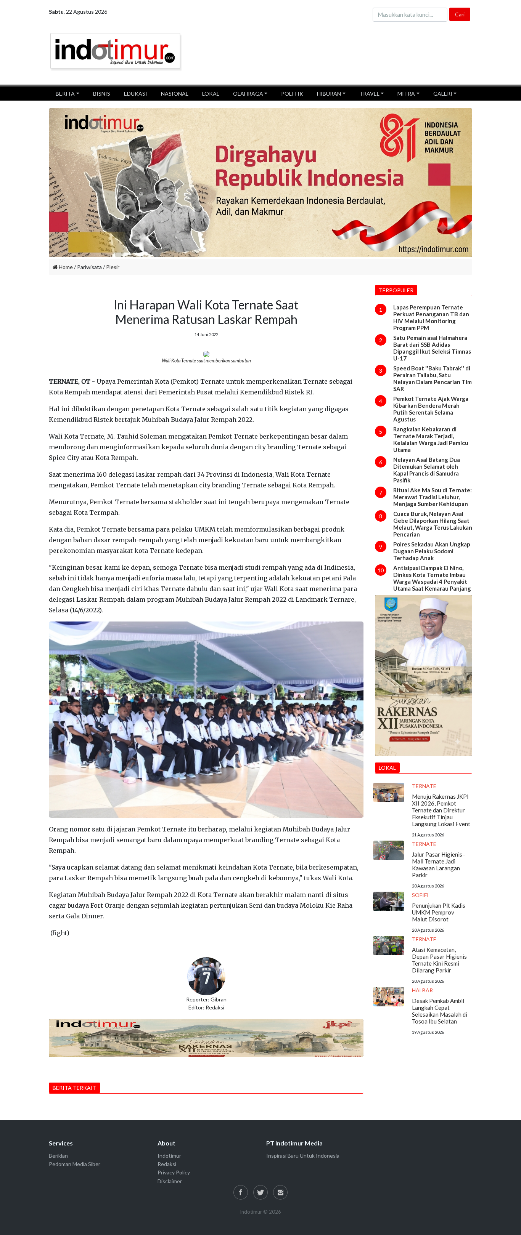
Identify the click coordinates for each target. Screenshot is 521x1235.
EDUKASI (135, 93)
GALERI (442, 93)
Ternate (424, 786)
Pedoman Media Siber (74, 1164)
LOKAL (210, 93)
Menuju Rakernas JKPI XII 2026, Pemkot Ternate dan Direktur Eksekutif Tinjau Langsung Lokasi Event (441, 810)
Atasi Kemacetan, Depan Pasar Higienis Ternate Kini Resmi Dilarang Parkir (439, 960)
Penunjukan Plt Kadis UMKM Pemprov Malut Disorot (438, 912)
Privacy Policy (174, 1172)
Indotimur (169, 1155)
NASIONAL (174, 93)
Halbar (422, 990)
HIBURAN (329, 93)
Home (65, 267)
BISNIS (101, 93)
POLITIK (292, 93)
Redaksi (167, 1164)
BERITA (65, 93)
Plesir (112, 267)
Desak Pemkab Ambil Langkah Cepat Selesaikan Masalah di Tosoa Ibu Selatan (439, 1011)
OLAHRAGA (248, 93)
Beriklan (58, 1155)
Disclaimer (170, 1181)
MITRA (406, 93)
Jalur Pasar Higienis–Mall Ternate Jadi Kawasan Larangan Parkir (438, 864)
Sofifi (420, 895)
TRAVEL (369, 93)
